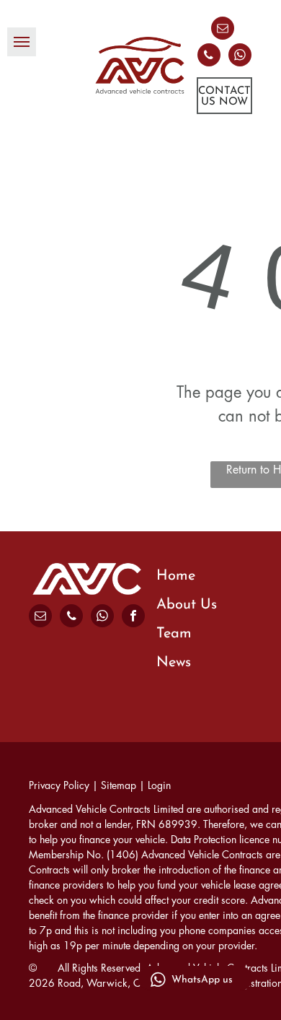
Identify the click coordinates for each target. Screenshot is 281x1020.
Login (159, 785)
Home (175, 576)
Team (174, 634)
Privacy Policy (59, 785)
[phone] (208, 56)
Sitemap (118, 785)
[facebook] (133, 617)
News (173, 662)
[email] (222, 30)
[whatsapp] (239, 56)
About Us (186, 605)
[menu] (21, 41)
